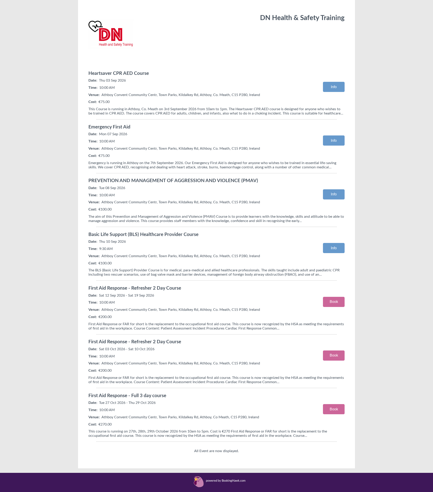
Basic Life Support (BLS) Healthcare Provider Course (143, 234)
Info (334, 87)
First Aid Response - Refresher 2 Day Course (134, 288)
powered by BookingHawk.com (226, 480)
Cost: (92, 102)
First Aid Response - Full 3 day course (127, 395)
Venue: (94, 95)
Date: (92, 80)
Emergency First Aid (109, 127)
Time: (92, 87)
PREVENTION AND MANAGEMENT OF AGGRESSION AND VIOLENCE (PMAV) (173, 180)
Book (334, 302)
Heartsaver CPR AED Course (118, 73)
